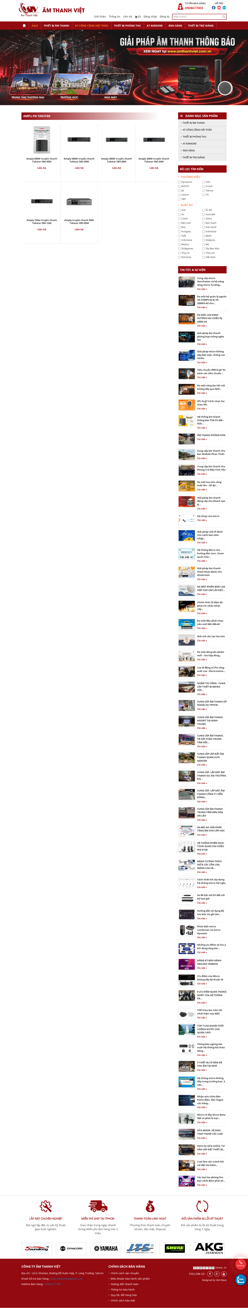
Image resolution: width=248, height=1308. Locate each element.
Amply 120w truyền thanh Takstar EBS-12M (42, 221)
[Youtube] (224, 1274)
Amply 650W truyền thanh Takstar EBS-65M (41, 160)
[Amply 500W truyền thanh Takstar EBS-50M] (79, 139)
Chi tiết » (202, 289)
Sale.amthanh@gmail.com (67, 1279)
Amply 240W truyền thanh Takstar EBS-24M (154, 160)
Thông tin (114, 16)
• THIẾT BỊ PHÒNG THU (193, 136)
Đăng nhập (150, 16)
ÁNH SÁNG (175, 25)
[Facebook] (210, 1274)
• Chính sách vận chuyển (123, 1273)
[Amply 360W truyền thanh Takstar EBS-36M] (116, 139)
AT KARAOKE (155, 25)
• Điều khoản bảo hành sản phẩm (129, 1279)
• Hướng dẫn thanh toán (123, 1284)
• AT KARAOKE (188, 143)
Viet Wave (221, 1280)
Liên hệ (127, 16)
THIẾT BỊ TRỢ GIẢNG (201, 25)
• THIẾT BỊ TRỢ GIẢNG (193, 157)
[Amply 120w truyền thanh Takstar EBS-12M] (41, 201)
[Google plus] (217, 1274)
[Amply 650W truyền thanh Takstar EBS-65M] (42, 139)
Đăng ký (164, 16)
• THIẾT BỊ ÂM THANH (193, 122)
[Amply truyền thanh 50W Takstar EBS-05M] (79, 201)
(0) (139, 16)
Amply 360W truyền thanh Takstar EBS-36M (116, 160)
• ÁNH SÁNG (188, 150)
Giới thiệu (100, 16)
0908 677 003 (53, 1284)
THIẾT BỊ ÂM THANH (56, 25)
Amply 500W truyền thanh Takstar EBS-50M (79, 160)
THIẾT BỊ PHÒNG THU (127, 25)
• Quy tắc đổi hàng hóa (122, 1295)
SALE (35, 25)
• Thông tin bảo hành (121, 1289)
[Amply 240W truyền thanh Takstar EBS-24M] (154, 139)
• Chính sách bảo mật (121, 1300)
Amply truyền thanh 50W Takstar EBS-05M (79, 221)
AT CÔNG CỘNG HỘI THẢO (91, 25)
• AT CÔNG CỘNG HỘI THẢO (196, 129)
